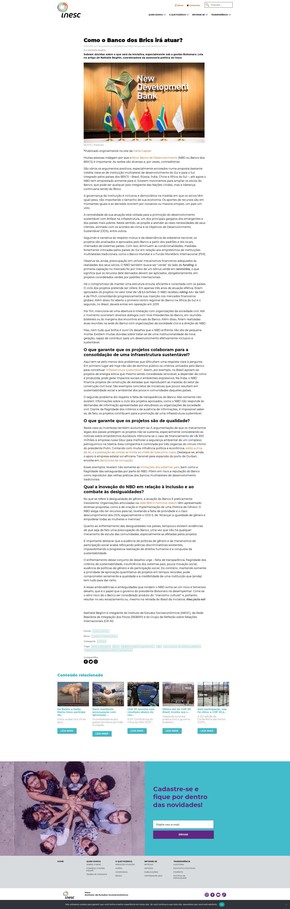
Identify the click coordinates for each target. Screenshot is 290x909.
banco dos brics (101, 646)
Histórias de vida (153, 876)
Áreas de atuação (125, 864)
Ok (222, 904)
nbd (159, 646)
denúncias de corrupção (116, 460)
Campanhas (121, 872)
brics (116, 646)
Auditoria (178, 864)
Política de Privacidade (180, 877)
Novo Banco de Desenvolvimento (154, 157)
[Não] (286, 904)
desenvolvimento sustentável (138, 646)
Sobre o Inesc (93, 864)
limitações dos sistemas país (159, 467)
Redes (118, 876)
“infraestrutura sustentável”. (124, 370)
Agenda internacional (104, 636)
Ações (118, 868)
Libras (180, 5)
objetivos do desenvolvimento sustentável (108, 650)
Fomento (178, 872)
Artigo (101, 641)
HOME (60, 861)
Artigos (148, 868)
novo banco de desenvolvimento (182, 646)
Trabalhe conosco (96, 874)
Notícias (148, 864)
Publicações (151, 872)
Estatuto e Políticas (184, 868)
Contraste (194, 5)
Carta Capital (142, 151)
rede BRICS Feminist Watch (158, 503)
